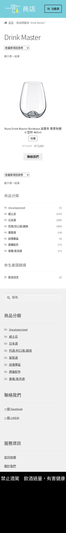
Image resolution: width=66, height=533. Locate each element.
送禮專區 (13, 238)
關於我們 (10, 466)
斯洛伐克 (13, 277)
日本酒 (12, 220)
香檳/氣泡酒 (15, 250)
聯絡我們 (33, 156)
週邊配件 (13, 244)
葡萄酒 (12, 232)
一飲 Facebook (13, 409)
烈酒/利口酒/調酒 (18, 226)
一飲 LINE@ (11, 418)
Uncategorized (16, 207)
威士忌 (12, 213)
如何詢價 (10, 457)
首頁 (11, 22)
